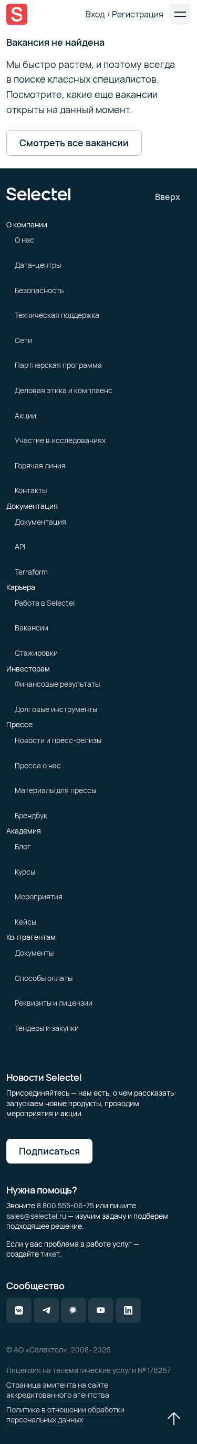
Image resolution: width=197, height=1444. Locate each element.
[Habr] (73, 1310)
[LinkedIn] (128, 1310)
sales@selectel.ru (36, 1216)
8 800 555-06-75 (65, 1205)
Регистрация (137, 14)
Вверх (167, 197)
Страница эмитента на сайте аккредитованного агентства (57, 1390)
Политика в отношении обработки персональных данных (65, 1415)
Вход (95, 14)
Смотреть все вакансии (74, 142)
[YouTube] (100, 1310)
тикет (49, 1254)
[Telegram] (46, 1310)
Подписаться (49, 1151)
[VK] (19, 1310)
